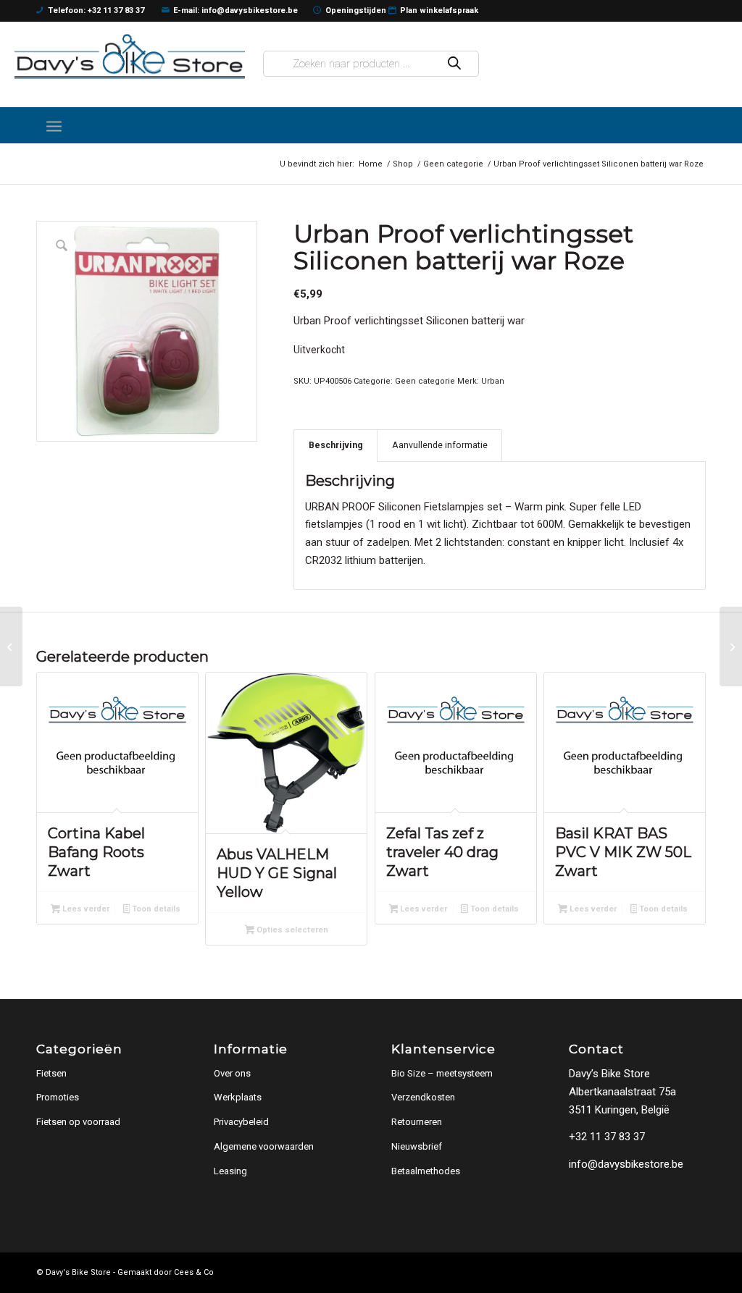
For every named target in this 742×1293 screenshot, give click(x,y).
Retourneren (416, 1121)
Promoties (57, 1097)
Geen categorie (425, 381)
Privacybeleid (241, 1121)
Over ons (232, 1073)
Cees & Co (194, 1272)
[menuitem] (54, 125)
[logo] (129, 56)
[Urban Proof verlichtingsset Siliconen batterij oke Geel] (731, 646)
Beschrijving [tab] (336, 444)
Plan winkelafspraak (439, 10)
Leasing (230, 1171)
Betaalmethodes (425, 1171)
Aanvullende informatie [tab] (440, 444)
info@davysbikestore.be (626, 1164)
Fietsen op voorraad (78, 1121)
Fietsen (51, 1073)
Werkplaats (238, 1097)
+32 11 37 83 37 (607, 1136)
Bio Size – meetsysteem (442, 1073)
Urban (492, 381)
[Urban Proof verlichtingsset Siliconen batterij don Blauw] (11, 646)
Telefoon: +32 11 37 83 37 (96, 10)
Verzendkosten (423, 1097)
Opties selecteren (291, 930)
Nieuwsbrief (416, 1146)
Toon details (155, 909)
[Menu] (54, 125)
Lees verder (84, 909)
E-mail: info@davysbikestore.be (235, 10)
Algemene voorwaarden (264, 1146)
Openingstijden (355, 10)
